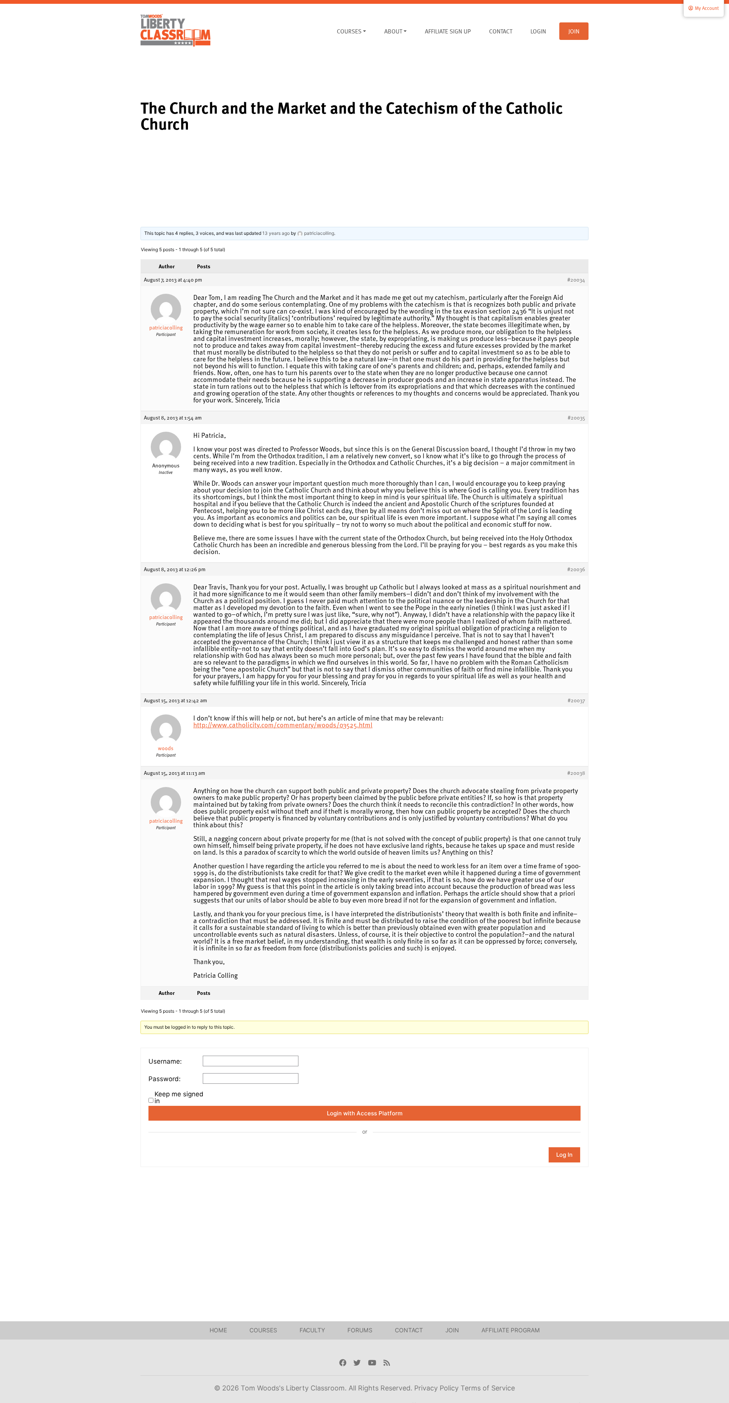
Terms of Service (488, 1388)
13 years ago (276, 233)
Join (573, 31)
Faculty (312, 1330)
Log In (564, 1154)
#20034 (576, 279)
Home (218, 1330)
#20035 (576, 417)
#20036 (576, 569)
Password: (164, 1078)
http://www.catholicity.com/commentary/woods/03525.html (282, 724)
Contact (500, 31)
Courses (349, 31)
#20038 (576, 773)
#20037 (576, 700)
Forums (359, 1330)
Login (538, 31)
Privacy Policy (437, 1388)
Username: (165, 1061)
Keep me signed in (179, 1097)
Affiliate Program (510, 1330)
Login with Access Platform (364, 1113)
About (393, 31)
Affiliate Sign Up (448, 31)
